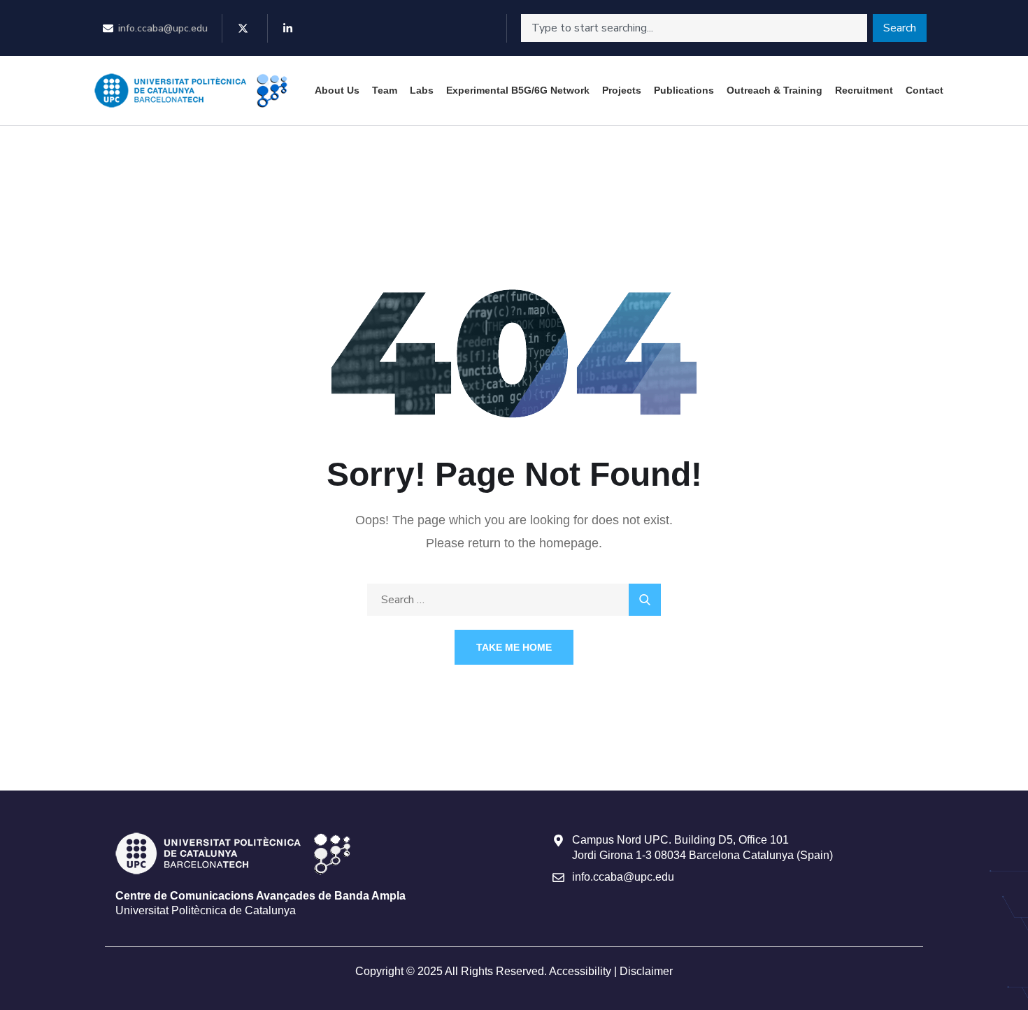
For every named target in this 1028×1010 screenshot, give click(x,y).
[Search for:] (514, 599)
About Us (337, 90)
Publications (684, 90)
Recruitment (864, 90)
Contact (924, 90)
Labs (422, 90)
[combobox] (694, 28)
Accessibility (580, 971)
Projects (621, 90)
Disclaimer (646, 971)
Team (384, 90)
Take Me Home (514, 647)
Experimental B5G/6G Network (518, 90)
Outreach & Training (774, 90)
